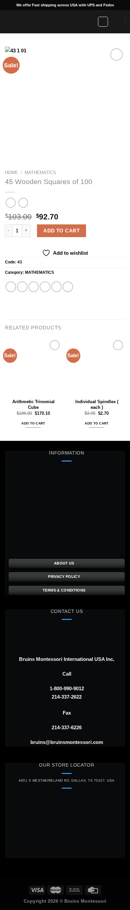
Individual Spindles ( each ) (96, 404)
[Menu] (9, 22)
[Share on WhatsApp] (11, 286)
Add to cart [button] (33, 423)
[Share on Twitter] (33, 286)
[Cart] (116, 21)
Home (11, 172)
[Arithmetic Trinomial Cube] (33, 366)
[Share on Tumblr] (68, 286)
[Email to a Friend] (45, 286)
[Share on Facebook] (22, 286)
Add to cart (61, 230)
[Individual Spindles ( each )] (96, 366)
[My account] (103, 22)
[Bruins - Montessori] (55, 21)
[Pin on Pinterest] (56, 286)
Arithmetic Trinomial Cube (33, 404)
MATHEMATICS (40, 172)
